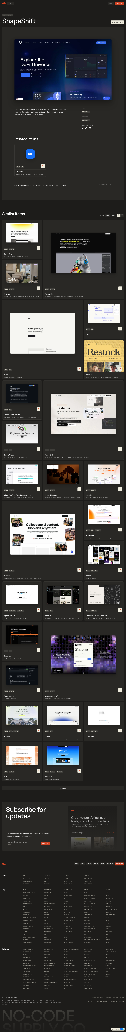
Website (10, 15)
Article (11, 490)
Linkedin (106, 1001)
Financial (85, 120)
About (94, 998)
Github (121, 1001)
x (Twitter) (91, 1001)
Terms (122, 998)
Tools (18, 167)
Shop (102, 864)
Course (52, 691)
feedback (62, 185)
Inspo (4, 15)
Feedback (100, 998)
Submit (111, 3)
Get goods (17, 842)
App (22, 167)
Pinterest (114, 1001)
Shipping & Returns (112, 998)
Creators (110, 864)
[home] (4, 3)
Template (20, 611)
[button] (10, 3)
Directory (94, 570)
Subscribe (119, 3)
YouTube (99, 1001)
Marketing (85, 112)
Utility (52, 289)
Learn (6, 490)
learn (89, 864)
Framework (12, 611)
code (82, 864)
